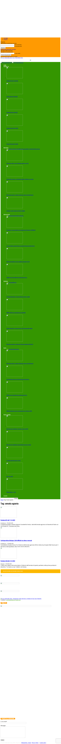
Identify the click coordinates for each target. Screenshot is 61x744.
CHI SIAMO (6, 38)
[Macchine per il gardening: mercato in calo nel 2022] (15, 426)
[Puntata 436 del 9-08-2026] (15, 93)
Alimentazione (7, 214)
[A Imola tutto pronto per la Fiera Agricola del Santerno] (15, 376)
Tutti (7, 149)
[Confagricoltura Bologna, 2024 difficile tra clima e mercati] (9, 537)
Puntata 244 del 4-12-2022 (8, 561)
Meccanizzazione (23, 149)
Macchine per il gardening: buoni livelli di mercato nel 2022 (19, 444)
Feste (13, 349)
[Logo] (6, 62)
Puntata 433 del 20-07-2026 (12, 144)
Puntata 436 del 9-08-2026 (12, 96)
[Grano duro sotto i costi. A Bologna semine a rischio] (15, 160)
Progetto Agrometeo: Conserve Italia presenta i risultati (18, 296)
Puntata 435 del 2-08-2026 (12, 112)
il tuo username (17, 44)
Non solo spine (10, 476)
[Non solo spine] (15, 473)
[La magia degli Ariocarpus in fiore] (15, 457)
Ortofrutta (33, 149)
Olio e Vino (29, 149)
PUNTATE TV (6, 66)
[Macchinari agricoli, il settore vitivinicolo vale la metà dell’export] (15, 192)
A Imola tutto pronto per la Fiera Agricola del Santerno (18, 379)
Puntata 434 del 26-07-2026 (12, 128)
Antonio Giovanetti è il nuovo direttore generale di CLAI (18, 261)
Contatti (5, 495)
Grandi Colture (16, 149)
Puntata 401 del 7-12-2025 (8, 520)
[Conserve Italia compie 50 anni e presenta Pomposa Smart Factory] (15, 243)
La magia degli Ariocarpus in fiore (14, 460)
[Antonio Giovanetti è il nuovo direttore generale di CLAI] (15, 258)
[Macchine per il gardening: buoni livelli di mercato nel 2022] (15, 441)
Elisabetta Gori (3, 523)
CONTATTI (6, 39)
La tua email (17, 53)
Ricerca (14, 282)
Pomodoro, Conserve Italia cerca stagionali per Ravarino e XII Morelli (21, 230)
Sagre (18, 349)
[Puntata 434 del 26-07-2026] (15, 125)
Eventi (5, 348)
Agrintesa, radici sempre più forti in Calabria (16, 210)
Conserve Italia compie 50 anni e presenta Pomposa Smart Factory (21, 246)
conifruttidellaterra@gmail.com (13, 600)
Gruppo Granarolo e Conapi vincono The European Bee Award (19, 328)
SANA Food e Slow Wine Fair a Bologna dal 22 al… (17, 277)
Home (2, 499)
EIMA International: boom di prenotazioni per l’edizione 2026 (19, 411)
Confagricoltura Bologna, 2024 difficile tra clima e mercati (16, 540)
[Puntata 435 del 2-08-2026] (15, 109)
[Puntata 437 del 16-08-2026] (15, 78)
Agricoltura (6, 147)
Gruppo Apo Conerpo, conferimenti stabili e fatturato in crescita (20, 179)
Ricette (22, 215)
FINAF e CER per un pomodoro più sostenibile (16, 312)
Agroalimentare (11, 215)
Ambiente (6, 281)
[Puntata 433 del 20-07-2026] (15, 141)
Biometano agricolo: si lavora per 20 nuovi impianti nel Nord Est (20, 344)
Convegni (10, 349)
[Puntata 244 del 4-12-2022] (9, 558)
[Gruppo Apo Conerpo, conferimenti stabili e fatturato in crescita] (15, 176)
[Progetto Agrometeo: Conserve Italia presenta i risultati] (15, 294)
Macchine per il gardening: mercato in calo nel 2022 (17, 429)
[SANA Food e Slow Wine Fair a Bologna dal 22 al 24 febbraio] (15, 274)
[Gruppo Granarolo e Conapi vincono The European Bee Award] (15, 325)
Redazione (2, 563)
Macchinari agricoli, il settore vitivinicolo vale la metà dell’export (20, 195)
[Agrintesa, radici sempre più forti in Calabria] (15, 207)
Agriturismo (10, 149)
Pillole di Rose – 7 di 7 (11, 492)
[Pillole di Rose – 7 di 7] (15, 489)
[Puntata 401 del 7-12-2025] (9, 517)
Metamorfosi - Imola (26, 742)
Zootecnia (37, 149)
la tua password (18, 46)
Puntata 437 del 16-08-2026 (12, 80)
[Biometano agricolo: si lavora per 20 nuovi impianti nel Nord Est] (15, 341)
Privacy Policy (35, 742)
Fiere (16, 349)
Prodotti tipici (18, 215)
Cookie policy (43, 742)
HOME (5, 65)
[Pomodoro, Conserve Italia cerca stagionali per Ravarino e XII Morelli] (15, 227)
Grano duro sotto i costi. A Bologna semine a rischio (18, 163)
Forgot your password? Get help (8, 49)
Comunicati (10, 282)
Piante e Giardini (7, 414)
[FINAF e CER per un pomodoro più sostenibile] (15, 309)
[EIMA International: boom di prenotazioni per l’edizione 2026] (15, 408)
